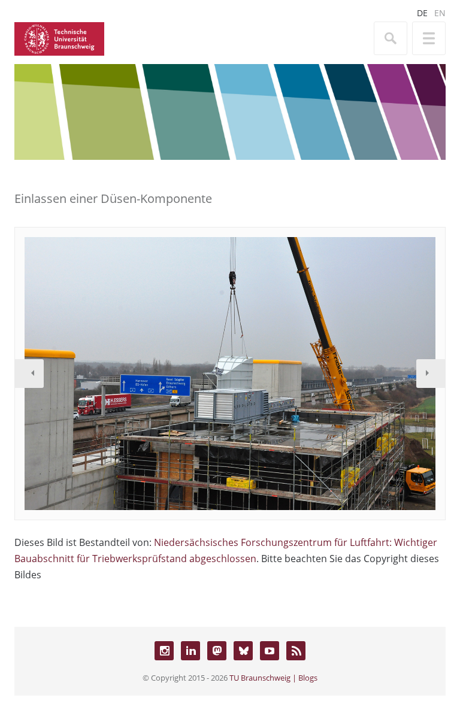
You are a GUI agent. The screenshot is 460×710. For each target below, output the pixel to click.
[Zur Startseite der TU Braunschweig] (59, 37)
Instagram (164, 650)
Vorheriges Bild (29, 373)
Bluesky (243, 650)
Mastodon (216, 650)
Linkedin (190, 650)
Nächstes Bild (430, 373)
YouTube (269, 650)
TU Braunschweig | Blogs (273, 677)
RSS (295, 650)
